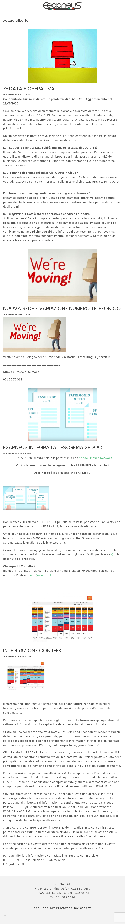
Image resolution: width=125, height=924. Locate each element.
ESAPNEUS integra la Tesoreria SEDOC (52, 447)
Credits (85, 908)
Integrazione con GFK (32, 650)
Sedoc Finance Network (95, 458)
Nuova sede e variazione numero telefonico (62, 308)
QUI (114, 554)
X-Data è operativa (29, 88)
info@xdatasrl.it (40, 575)
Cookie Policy (44, 908)
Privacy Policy (67, 908)
